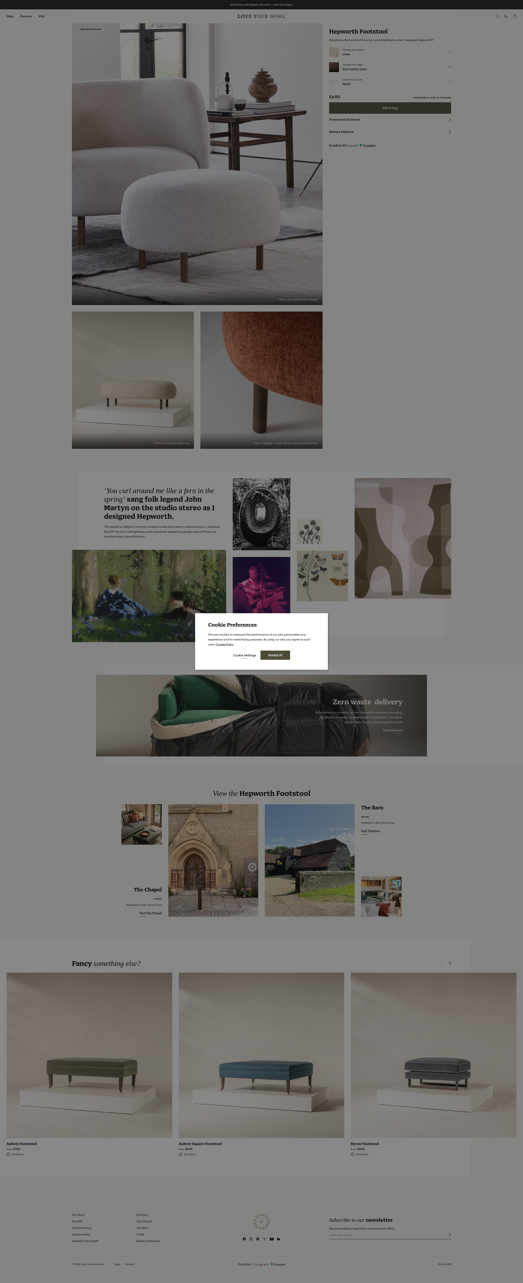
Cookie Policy (225, 644)
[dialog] (261, 641)
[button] (244, 655)
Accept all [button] (275, 655)
